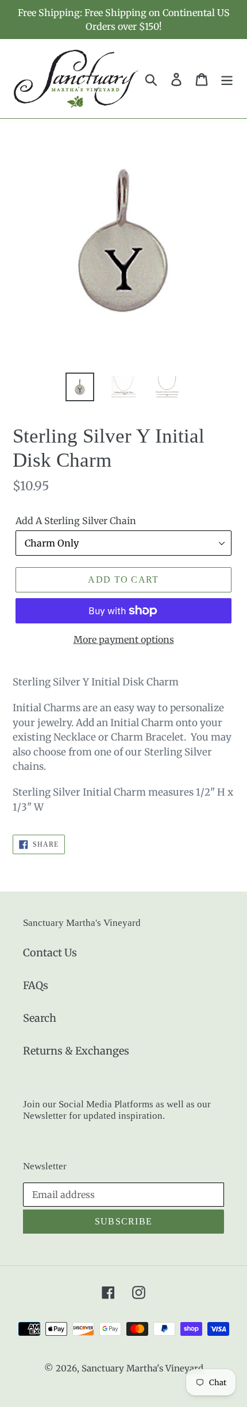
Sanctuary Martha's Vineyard (142, 1368)
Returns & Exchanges (76, 1050)
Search (39, 1018)
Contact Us (50, 952)
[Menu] (227, 78)
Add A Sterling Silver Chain (76, 520)
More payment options (124, 639)
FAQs (35, 985)
